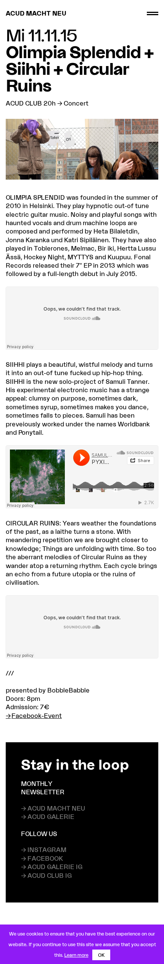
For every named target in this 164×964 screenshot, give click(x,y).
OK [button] (101, 955)
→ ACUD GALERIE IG (51, 866)
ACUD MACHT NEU (36, 13)
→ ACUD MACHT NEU (53, 808)
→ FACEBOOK (42, 858)
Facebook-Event (36, 715)
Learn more (76, 955)
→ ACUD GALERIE (47, 816)
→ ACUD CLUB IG (46, 875)
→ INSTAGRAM (43, 849)
